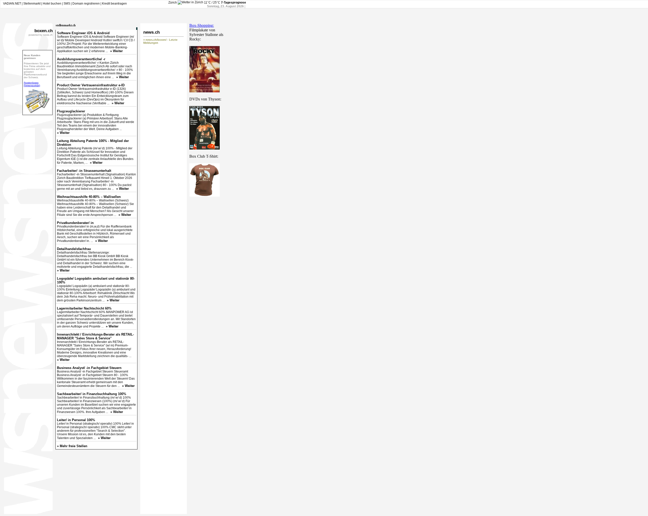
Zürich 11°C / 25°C (194, 2)
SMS (67, 3)
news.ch (151, 32)
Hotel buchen (52, 3)
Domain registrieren (86, 3)
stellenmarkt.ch (66, 25)
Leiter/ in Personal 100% (76, 420)
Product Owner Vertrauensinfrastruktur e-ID (91, 85)
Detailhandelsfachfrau (74, 249)
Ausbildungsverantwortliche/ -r (81, 59)
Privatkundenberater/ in (75, 223)
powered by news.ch (41, 34)
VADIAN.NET (12, 3)
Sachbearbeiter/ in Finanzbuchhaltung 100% (91, 394)
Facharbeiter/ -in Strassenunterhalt (84, 171)
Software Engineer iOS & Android (83, 33)
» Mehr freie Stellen (72, 446)
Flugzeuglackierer (71, 111)
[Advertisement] (209, 277)
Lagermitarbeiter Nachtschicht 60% (84, 308)
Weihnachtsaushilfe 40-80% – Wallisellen (89, 197)
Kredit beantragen (114, 3)
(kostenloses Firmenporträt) (32, 84)
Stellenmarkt (31, 3)
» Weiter (116, 51)
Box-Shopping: (201, 25)
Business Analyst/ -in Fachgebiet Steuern (89, 368)
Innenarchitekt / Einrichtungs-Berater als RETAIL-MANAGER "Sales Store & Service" (95, 336)
